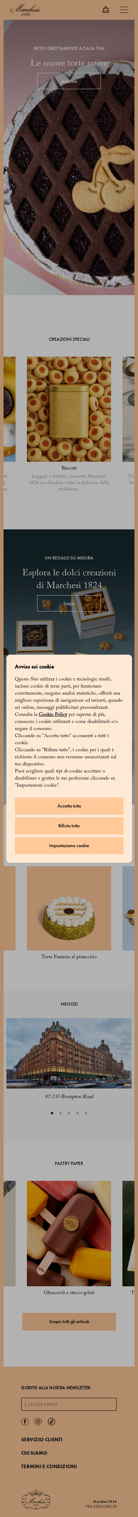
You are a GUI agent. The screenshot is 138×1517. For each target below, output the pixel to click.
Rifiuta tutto (69, 826)
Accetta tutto (69, 806)
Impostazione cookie (69, 846)
